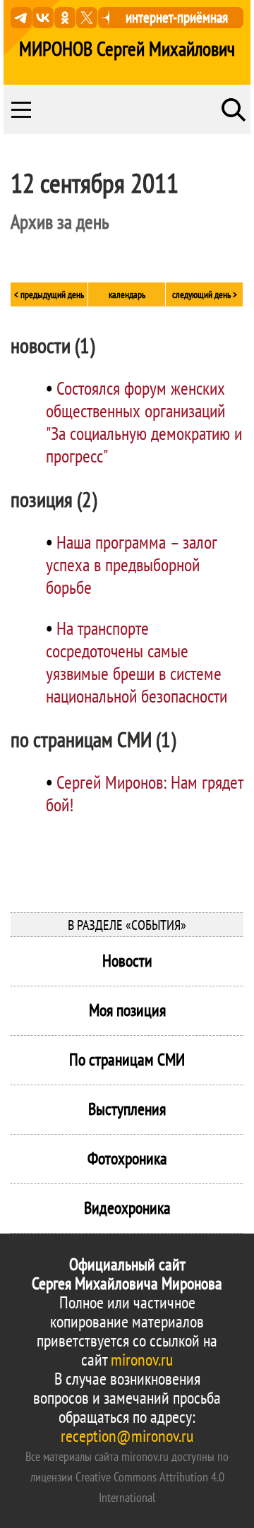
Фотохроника (127, 1158)
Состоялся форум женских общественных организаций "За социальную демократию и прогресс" (144, 421)
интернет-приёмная (177, 17)
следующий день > (204, 294)
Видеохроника (127, 1208)
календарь (127, 294)
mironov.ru (142, 1360)
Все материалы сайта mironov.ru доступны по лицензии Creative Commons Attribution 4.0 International (127, 1476)
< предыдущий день (49, 294)
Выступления (127, 1109)
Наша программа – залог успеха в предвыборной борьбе (131, 564)
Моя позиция (127, 1010)
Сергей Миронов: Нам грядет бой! (144, 793)
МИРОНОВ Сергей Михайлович (127, 49)
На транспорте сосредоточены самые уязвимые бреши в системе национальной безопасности (136, 662)
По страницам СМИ (127, 1059)
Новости (127, 961)
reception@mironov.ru (127, 1436)
